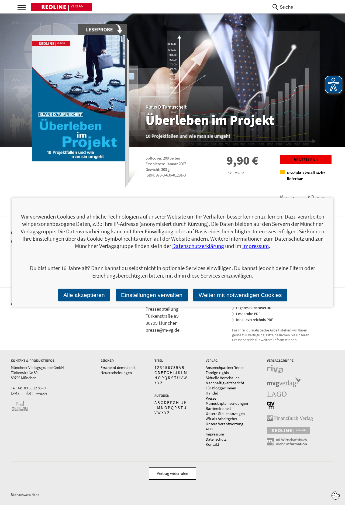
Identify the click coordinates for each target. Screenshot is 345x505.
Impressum (215, 434)
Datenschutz (216, 439)
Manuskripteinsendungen (227, 403)
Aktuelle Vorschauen (223, 377)
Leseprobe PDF (248, 313)
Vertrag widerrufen (172, 473)
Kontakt (212, 444)
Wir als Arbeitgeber (221, 418)
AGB (209, 428)
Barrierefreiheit (218, 408)
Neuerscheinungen (116, 372)
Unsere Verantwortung (224, 423)
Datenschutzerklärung (198, 246)
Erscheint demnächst (118, 367)
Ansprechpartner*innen (225, 367)
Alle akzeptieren (84, 295)
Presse (211, 398)
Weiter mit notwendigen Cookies (240, 295)
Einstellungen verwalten (151, 295)
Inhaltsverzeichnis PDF (254, 319)
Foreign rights (217, 372)
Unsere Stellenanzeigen (225, 413)
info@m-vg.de (35, 393)
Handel (212, 393)
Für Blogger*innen (221, 387)
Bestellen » (306, 159)
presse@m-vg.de (163, 330)
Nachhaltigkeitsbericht (225, 382)
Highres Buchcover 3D (253, 307)
